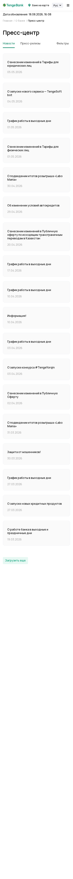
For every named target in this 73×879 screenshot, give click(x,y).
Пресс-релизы (30, 43)
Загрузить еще (15, 560)
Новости (9, 43)
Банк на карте (40, 5)
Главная (8, 20)
